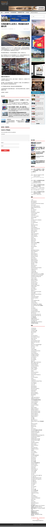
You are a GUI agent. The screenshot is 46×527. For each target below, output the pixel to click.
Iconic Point (33, 245)
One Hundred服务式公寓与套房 (36, 430)
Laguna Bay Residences (35, 397)
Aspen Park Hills (34, 338)
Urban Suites (33, 499)
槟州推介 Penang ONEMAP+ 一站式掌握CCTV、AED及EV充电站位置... (19, 100)
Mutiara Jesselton (34, 423)
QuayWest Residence (35, 442)
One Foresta (33, 428)
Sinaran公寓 (33, 292)
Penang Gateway (34, 433)
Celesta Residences (34, 353)
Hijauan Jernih (33, 240)
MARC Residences (34, 251)
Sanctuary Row (33, 281)
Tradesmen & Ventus (35, 492)
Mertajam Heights (34, 262)
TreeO (32, 494)
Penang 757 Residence (35, 432)
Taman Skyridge (34, 470)
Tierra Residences (34, 491)
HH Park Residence (34, 377)
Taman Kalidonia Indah (35, 300)
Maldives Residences (35, 408)
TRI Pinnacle (33, 495)
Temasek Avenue (34, 302)
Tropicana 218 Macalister (35, 497)
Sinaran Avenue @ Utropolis (36, 291)
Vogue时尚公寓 (33, 318)
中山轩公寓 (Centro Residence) (36, 321)
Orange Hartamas (34, 268)
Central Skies (33, 214)
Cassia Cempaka (34, 213)
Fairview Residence (34, 364)
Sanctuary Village (34, 284)
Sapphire (32, 450)
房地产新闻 (7, 12)
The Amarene (33, 472)
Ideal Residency (34, 386)
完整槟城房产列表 (21, 12)
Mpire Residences (34, 419)
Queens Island (33, 443)
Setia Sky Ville (33, 460)
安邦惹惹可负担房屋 (34, 323)
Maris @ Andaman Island (35, 411)
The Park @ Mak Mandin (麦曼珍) (37, 305)
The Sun (32, 485)
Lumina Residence (34, 402)
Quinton (32, 446)
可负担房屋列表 (13, 12)
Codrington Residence (35, 354)
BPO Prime (33, 347)
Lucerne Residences (34, 401)
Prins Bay (32, 441)
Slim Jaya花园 (33, 461)
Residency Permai (34, 280)
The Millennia (33, 480)
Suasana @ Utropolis (35, 296)
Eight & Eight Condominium (36, 362)
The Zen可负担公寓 (34, 490)
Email (2, 145)
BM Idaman (33, 211)
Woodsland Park (34, 320)
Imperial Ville (33, 391)
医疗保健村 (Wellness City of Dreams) (38, 505)
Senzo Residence (34, 452)
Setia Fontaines (34, 289)
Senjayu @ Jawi (34, 286)
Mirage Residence (34, 416)
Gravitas (32, 237)
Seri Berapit (33, 287)
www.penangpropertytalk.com (37, 520)
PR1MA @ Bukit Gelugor (35, 440)
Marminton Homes (34, 256)
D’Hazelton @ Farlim (40, 156)
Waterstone (33, 504)
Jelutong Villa (33, 394)
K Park (32, 396)
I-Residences (33, 379)
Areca (32, 334)
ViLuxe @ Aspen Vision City (36, 314)
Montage (32, 417)
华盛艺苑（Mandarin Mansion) (36, 506)
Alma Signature (34, 202)
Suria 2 (32, 299)
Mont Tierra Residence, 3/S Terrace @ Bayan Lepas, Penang (39, 119)
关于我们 (27, 12)
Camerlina (33, 348)
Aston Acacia (33, 204)
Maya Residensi (34, 258)
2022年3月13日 (5, 28)
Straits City (33, 295)
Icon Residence (34, 382)
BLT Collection (33, 209)
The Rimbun (33, 307)
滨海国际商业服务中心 (35, 513)
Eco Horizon (33, 221)
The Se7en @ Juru (34, 309)
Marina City (33, 252)
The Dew (32, 474)
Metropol (32, 263)
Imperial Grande (34, 389)
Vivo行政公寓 (33, 316)
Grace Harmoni (34, 369)
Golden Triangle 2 (34, 368)
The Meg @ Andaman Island (36, 477)
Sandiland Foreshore (34, 448)
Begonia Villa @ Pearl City (35, 207)
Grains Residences (34, 236)
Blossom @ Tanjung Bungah (36, 344)
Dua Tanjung (33, 358)
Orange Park (33, 270)
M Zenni (32, 406)
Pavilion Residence (34, 272)
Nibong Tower (33, 426)
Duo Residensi (33, 359)
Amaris (32, 333)
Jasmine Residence (34, 392)
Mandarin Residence (34, 409)
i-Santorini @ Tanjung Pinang (36, 381)
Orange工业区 (33, 271)
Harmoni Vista (33, 373)
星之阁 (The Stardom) (35, 510)
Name (2, 142)
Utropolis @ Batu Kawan (35, 311)
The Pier (32, 306)
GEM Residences (34, 231)
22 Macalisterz (33, 329)
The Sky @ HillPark (34, 310)
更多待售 (37, 123)
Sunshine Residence (34, 297)
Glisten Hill (33, 232)
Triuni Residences (34, 496)
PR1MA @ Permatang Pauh (36, 276)
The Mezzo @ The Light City (36, 479)
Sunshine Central (34, 464)
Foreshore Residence (35, 365)
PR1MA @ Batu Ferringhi (35, 438)
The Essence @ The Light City (36, 475)
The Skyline (33, 484)
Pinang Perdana (34, 437)
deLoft (32, 218)
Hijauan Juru (33, 241)
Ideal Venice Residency (35, 388)
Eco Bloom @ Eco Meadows (36, 219)
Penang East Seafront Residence (37, 275)
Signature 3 (33, 290)
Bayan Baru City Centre (35, 342)
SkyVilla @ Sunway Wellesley (36, 294)
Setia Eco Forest (34, 456)
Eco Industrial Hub (34, 222)
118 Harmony (33, 328)
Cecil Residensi (33, 352)
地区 (1, 12)
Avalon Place (33, 339)
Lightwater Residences (35, 398)
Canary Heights (34, 349)
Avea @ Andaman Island (35, 340)
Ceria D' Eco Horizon (35, 216)
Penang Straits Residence (35, 436)
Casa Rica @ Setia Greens (35, 350)
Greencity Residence (34, 372)
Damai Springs (33, 217)
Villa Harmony (33, 312)
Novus (32, 427)
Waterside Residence (35, 503)
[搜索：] (38, 17)
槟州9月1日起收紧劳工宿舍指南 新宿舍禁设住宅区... (18, 112)
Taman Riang (33, 301)
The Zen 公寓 (33, 489)
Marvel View (33, 257)
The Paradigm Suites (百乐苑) (36, 304)
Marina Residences (34, 255)
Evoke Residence (34, 227)
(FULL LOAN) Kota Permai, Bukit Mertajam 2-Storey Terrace (39, 114)
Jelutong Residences (34, 393)
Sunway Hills (33, 467)
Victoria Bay (33, 501)
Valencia (32, 500)
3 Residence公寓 (34, 330)
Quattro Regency (34, 279)
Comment (3, 134)
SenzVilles (33, 453)
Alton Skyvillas (33, 331)
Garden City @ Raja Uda (35, 228)
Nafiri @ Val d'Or (34, 265)
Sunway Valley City (34, 469)
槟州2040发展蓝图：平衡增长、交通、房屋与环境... (18, 106)
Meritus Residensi (34, 261)
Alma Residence (34, 201)
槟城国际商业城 (34, 511)
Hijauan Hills (33, 238)
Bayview (32, 343)
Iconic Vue (33, 384)
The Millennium (34, 481)
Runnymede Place (34, 447)
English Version (34, 12)
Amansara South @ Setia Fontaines (37, 203)
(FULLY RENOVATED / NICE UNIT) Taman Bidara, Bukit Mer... (39, 104)
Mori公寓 (32, 418)
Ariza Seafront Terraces (35, 336)
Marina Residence (34, 253)
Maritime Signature (34, 413)
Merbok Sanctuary (34, 260)
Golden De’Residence (35, 233)
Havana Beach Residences (36, 374)
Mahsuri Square (34, 407)
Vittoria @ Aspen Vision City (36, 315)
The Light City (33, 476)
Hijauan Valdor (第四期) (35, 242)
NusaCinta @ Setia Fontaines (36, 267)
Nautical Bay (33, 266)
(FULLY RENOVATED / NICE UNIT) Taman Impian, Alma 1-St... (39, 109)
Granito (32, 370)
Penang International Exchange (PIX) (37, 435)
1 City (32, 199)
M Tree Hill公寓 (34, 403)
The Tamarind (33, 486)
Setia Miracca (33, 457)
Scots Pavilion (33, 451)
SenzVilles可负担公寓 (34, 455)
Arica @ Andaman (34, 335)
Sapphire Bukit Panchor (35, 285)
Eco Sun (32, 223)
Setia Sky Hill (33, 458)
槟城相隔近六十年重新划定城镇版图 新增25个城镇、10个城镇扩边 (38, 170)
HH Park (32, 376)
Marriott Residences (34, 414)
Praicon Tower (33, 277)
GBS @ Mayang (34, 367)
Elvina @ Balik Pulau (34, 363)
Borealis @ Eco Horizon (35, 212)
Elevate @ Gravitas (34, 224)
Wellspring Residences (35, 319)
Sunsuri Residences (34, 465)
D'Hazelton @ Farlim (34, 355)
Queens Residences (34, 445)
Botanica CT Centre (34, 345)
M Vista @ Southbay (34, 404)
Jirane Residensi (34, 246)
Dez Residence (33, 357)
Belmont (32, 208)
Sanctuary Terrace (34, 282)
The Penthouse (34, 482)
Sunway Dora (33, 466)
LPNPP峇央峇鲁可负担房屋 (36, 399)
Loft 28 (32, 247)
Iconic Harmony (34, 243)
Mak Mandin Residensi (35, 250)
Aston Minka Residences (35, 206)
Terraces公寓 (33, 471)
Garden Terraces (34, 229)
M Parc (32, 248)
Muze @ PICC (33, 425)
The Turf (32, 487)
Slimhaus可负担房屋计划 (35, 462)
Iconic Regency (33, 383)
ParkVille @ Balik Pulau (35, 431)
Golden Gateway (34, 234)
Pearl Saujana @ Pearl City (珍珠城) (37, 273)
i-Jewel (32, 378)
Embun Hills (33, 226)
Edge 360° (33, 360)
